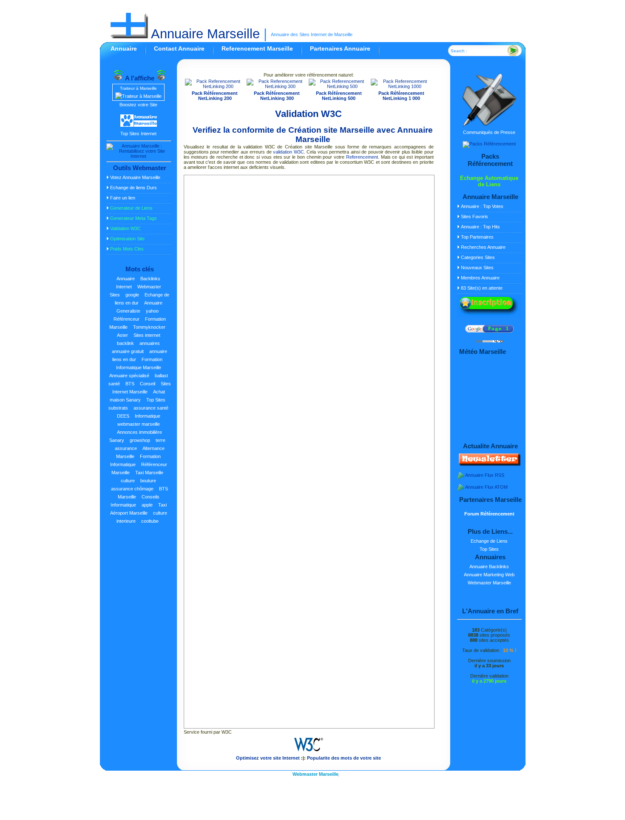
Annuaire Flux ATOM (486, 487)
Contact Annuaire (179, 48)
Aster (122, 335)
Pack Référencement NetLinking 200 (215, 96)
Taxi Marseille (149, 472)
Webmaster (149, 286)
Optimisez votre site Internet (268, 757)
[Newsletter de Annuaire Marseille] (489, 464)
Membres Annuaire (480, 277)
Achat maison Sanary (137, 395)
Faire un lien (122, 197)
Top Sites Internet (138, 133)
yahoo (152, 310)
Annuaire (124, 48)
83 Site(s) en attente (482, 287)
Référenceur (126, 319)
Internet (124, 286)
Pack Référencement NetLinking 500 (339, 96)
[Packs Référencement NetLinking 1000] (401, 86)
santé (114, 383)
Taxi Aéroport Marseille (138, 508)
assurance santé (151, 407)
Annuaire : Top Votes (482, 206)
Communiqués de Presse (489, 132)
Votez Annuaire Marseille (135, 177)
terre (160, 440)
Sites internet (147, 335)
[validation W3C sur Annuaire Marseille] (308, 752)
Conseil (147, 383)
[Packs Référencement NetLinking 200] (215, 86)
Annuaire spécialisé (129, 375)
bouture (148, 480)
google (132, 294)
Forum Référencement (489, 513)
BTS (129, 383)
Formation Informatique (135, 460)
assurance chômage (132, 488)
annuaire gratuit (128, 351)
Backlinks (150, 278)
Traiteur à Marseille (138, 88)
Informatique (147, 416)
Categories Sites (478, 257)
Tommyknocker (149, 327)
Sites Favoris (474, 216)
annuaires (149, 343)
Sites (115, 294)
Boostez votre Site (138, 104)
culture (128, 480)
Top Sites (155, 399)
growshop (140, 440)
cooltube (150, 521)
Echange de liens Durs (133, 187)
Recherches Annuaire (483, 247)
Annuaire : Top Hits (480, 226)
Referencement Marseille (257, 48)
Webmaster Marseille (489, 582)
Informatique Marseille (138, 367)
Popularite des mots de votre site (344, 757)
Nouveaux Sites (477, 267)
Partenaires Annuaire (340, 48)
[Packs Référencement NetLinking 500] (339, 86)
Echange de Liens (489, 541)
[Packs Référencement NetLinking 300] (277, 86)
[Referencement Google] (489, 330)
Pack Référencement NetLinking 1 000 (401, 96)
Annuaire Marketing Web (489, 574)
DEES (123, 416)
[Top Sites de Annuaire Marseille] (138, 125)
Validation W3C (308, 113)
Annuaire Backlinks (489, 566)
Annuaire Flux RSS (484, 475)
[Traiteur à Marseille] (138, 96)
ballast (161, 375)
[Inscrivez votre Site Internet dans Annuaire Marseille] (489, 315)
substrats (118, 407)
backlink (125, 343)
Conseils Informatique (135, 500)
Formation (152, 359)
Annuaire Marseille (204, 33)
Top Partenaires (477, 236)
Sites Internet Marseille (141, 387)
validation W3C (288, 151)
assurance (126, 448)
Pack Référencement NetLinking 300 (277, 96)
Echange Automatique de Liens (489, 181)
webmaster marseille (138, 424)
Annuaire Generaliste (139, 306)
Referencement (362, 156)
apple (147, 504)
